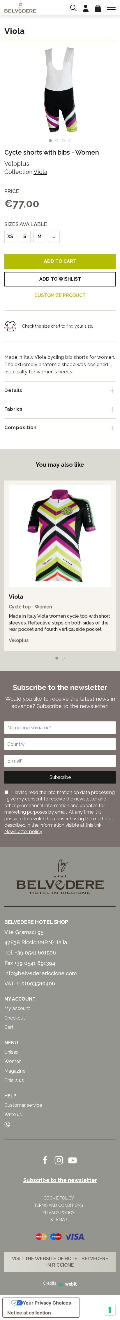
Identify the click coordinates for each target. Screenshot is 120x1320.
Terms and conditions (58, 1205)
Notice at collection (29, 1313)
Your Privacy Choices (47, 1303)
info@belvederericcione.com (40, 973)
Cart (8, 1027)
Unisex (11, 1052)
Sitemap (58, 1219)
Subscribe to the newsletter (60, 1180)
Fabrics (13, 409)
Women (87, 152)
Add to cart (60, 261)
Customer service (23, 1105)
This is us (14, 1080)
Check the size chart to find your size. (57, 326)
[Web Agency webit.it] (66, 1283)
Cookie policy (58, 1198)
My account (17, 1008)
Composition (20, 427)
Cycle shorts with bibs (37, 152)
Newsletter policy (23, 831)
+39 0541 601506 (35, 953)
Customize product (60, 295)
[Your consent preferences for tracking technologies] (109, 1309)
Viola (40, 171)
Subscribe (60, 777)
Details (13, 390)
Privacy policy (59, 1212)
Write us (13, 1114)
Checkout (14, 1018)
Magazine (14, 1071)
